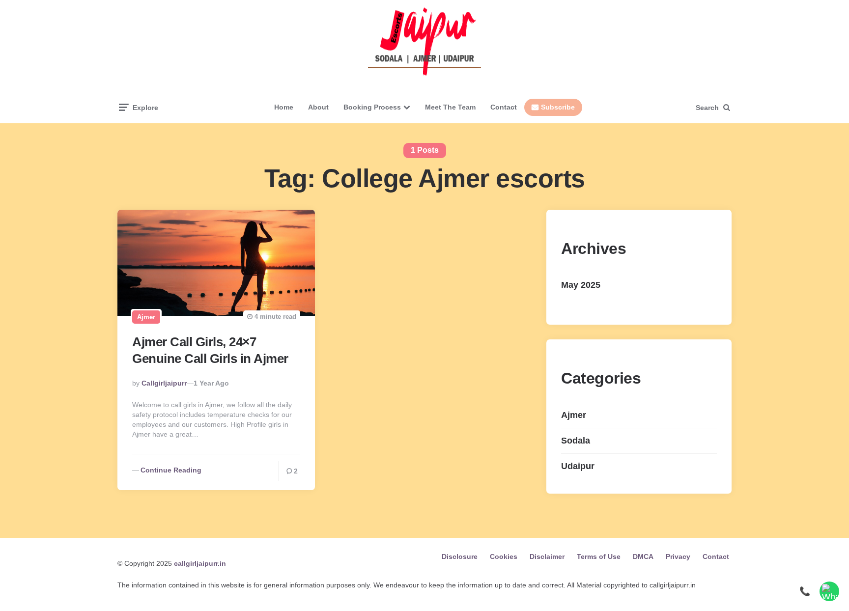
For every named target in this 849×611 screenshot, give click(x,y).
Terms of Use (599, 556)
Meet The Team (450, 107)
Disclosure (460, 556)
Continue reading (171, 470)
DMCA (643, 556)
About (318, 107)
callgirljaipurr (164, 383)
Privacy (678, 556)
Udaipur (577, 466)
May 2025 (580, 285)
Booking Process (372, 107)
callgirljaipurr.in (200, 563)
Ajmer (146, 317)
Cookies (503, 556)
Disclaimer (547, 556)
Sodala (575, 440)
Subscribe (558, 107)
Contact (503, 107)
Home (283, 107)
